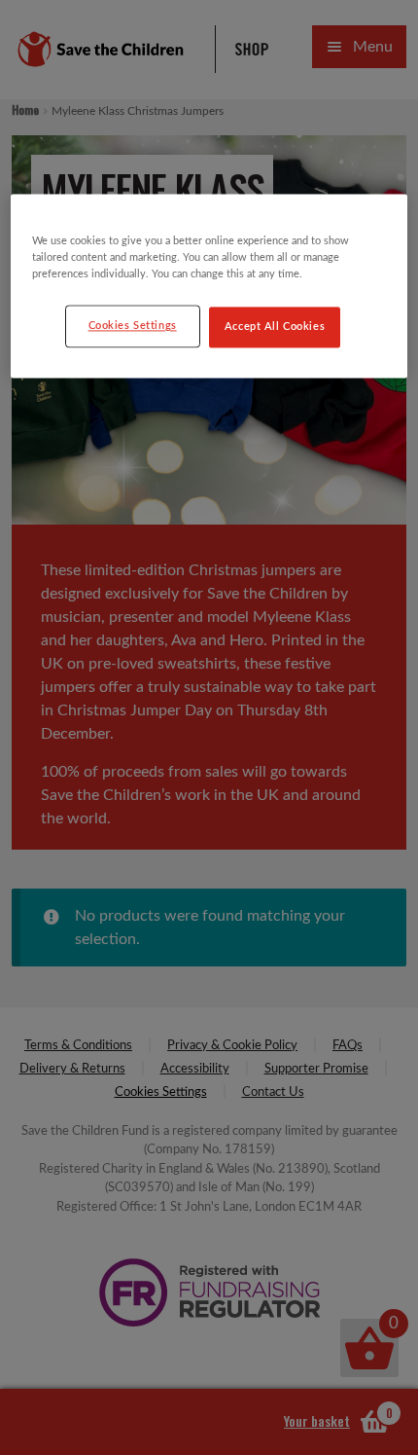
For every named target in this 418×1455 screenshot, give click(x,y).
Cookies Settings (132, 326)
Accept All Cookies (275, 327)
